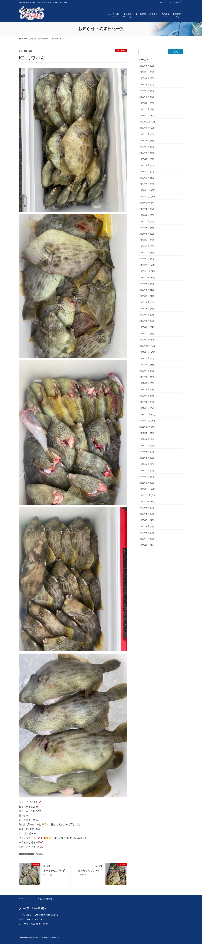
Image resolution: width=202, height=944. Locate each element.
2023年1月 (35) (146, 333)
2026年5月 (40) (146, 84)
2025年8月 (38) (146, 140)
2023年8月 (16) (146, 290)
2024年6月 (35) (146, 227)
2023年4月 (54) (146, 315)
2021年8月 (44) (146, 439)
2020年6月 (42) (146, 526)
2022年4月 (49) (146, 389)
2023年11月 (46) (147, 271)
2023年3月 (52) (146, 321)
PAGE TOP (194, 913)
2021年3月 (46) (146, 470)
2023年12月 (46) (147, 265)
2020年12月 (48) (147, 489)
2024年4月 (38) (146, 240)
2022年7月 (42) (146, 371)
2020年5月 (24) (146, 533)
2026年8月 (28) (146, 66)
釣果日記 (121, 50)
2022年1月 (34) (146, 408)
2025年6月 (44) (146, 153)
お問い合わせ (46, 898)
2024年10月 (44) (147, 203)
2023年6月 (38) (146, 302)
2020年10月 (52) (147, 501)
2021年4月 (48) (146, 464)
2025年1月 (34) (146, 184)
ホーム (162, 2)
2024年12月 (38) (147, 190)
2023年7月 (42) (146, 296)
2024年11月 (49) (147, 196)
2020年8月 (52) (146, 514)
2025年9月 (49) (146, 134)
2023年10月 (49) (147, 277)
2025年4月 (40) (146, 165)
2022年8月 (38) (146, 364)
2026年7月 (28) (146, 72)
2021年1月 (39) (146, 483)
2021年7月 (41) (146, 445)
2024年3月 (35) (146, 246)
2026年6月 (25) (146, 78)
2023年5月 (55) (146, 308)
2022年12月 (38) (147, 340)
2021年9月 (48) (146, 433)
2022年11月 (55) (147, 346)
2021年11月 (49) (147, 420)
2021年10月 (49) (147, 427)
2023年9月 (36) (146, 283)
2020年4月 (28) (146, 539)
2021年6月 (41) (146, 451)
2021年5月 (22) (146, 458)
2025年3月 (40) (146, 171)
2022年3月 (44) (146, 396)
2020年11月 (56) (147, 495)
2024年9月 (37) (146, 209)
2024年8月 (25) (146, 215)
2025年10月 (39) (147, 128)
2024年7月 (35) (146, 221)
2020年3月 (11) (146, 545)
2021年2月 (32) (146, 476)
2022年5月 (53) (146, 383)
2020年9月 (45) (146, 508)
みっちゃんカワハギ (54, 870)
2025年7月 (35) (146, 147)
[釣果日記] (29, 874)
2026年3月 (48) (146, 97)
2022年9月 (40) (146, 358)
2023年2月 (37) (146, 327)
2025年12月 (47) (147, 115)
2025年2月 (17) (146, 178)
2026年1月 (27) (146, 109)
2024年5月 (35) (146, 234)
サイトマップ (175, 2)
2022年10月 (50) (147, 352)
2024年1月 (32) (146, 258)
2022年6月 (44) (146, 377)
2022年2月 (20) (146, 402)
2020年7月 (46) (146, 520)
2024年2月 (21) (146, 252)
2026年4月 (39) (146, 90)
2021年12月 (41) (147, 414)
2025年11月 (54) (147, 122)
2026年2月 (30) (146, 103)
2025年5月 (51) (146, 159)
